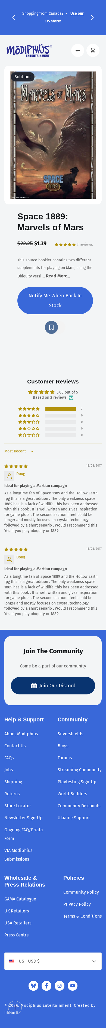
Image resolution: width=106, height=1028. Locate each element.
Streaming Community (80, 769)
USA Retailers (17, 923)
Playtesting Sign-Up (77, 781)
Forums (65, 757)
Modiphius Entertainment (46, 1005)
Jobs (8, 769)
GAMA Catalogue (20, 899)
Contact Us (15, 745)
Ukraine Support (74, 817)
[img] (16, 466)
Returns (12, 793)
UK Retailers (16, 911)
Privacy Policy (77, 904)
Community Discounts (79, 805)
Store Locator (17, 805)
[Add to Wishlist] (55, 327)
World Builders (72, 793)
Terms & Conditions (82, 916)
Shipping (13, 781)
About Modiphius (21, 733)
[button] (14, 17)
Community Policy (81, 892)
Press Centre (16, 935)
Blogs (63, 745)
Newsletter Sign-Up (23, 817)
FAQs (9, 757)
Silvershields (70, 733)
